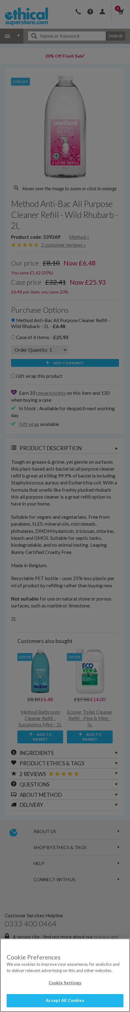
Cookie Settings (65, 982)
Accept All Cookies (65, 1000)
